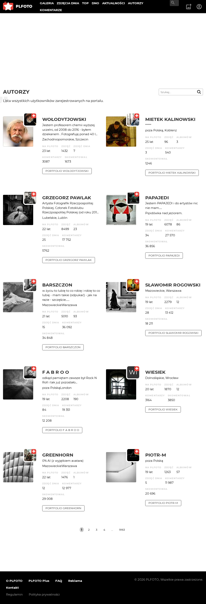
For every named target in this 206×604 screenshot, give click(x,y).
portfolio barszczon (62, 347)
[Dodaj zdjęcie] (189, 6)
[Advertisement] (103, 43)
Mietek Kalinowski (170, 119)
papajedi (157, 197)
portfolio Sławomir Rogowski (173, 332)
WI (133, 372)
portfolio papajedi (164, 255)
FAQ (58, 581)
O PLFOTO (14, 581)
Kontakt (12, 587)
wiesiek (155, 372)
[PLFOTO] (17, 6)
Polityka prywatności (44, 594)
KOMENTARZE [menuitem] (51, 10)
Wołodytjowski (64, 119)
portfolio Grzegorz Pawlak (68, 260)
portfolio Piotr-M (163, 502)
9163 (122, 529)
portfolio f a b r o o (62, 430)
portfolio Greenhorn (63, 508)
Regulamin (14, 594)
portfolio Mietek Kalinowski (172, 172)
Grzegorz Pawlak (66, 197)
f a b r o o (55, 372)
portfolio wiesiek (163, 409)
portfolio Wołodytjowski (67, 170)
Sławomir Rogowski (172, 285)
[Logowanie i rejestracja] (199, 6)
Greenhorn (57, 455)
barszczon (57, 285)
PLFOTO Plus (39, 581)
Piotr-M (155, 455)
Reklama (75, 581)
